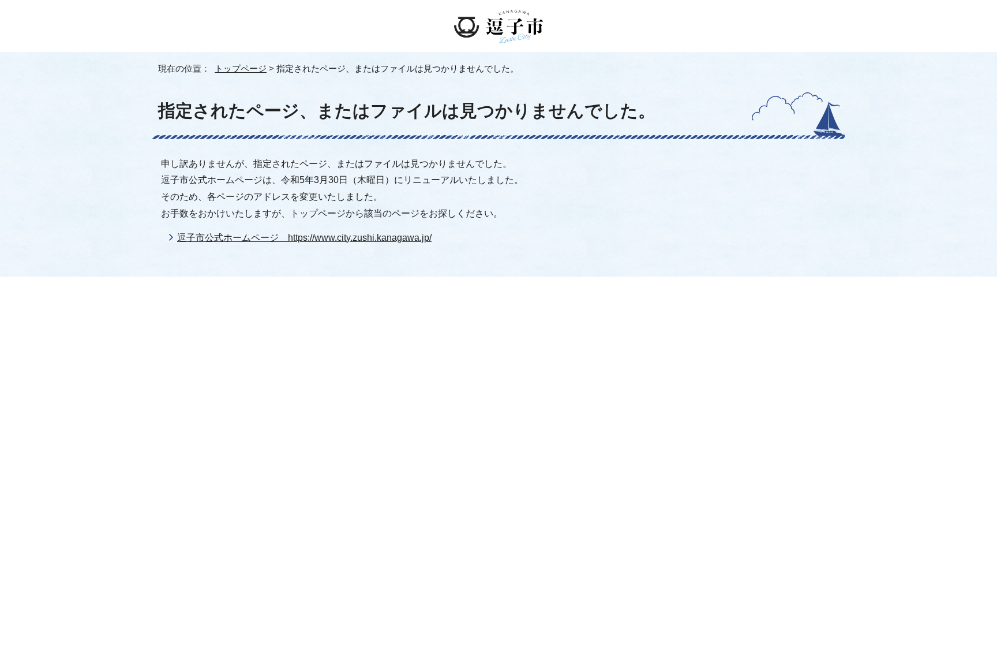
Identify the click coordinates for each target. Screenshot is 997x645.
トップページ (241, 68)
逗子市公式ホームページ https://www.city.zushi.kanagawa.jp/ (304, 238)
